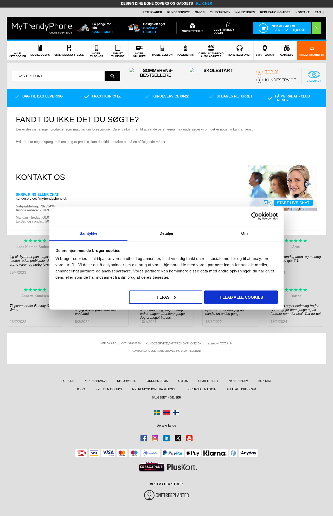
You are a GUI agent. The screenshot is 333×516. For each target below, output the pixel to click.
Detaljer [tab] (166, 233)
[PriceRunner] (152, 467)
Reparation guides (275, 12)
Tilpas (163, 297)
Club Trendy (220, 12)
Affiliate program (241, 389)
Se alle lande (166, 425)
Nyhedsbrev (245, 12)
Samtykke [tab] (89, 233)
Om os (199, 12)
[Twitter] (178, 438)
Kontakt (303, 12)
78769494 (226, 343)
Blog (81, 389)
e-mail (171, 129)
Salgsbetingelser (166, 397)
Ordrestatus (157, 380)
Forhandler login (201, 389)
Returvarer (152, 12)
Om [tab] (244, 233)
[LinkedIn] (166, 438)
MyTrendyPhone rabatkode (154, 389)
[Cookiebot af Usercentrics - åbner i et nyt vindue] (255, 216)
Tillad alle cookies (241, 297)
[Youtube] (189, 438)
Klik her (204, 3)
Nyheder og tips (108, 389)
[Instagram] (155, 438)
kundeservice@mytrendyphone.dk (41, 198)
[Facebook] (143, 438)
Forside (67, 380)
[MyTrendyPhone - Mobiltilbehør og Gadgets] (42, 28)
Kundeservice (178, 12)
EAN (318, 12)
